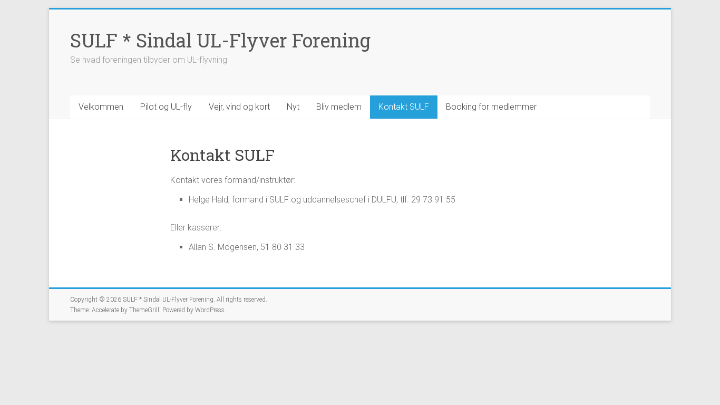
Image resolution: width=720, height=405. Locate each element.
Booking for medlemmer (491, 107)
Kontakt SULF (403, 107)
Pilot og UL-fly (166, 107)
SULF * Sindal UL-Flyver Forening (220, 40)
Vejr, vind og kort (239, 107)
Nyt (293, 107)
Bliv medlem (339, 107)
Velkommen (101, 107)
